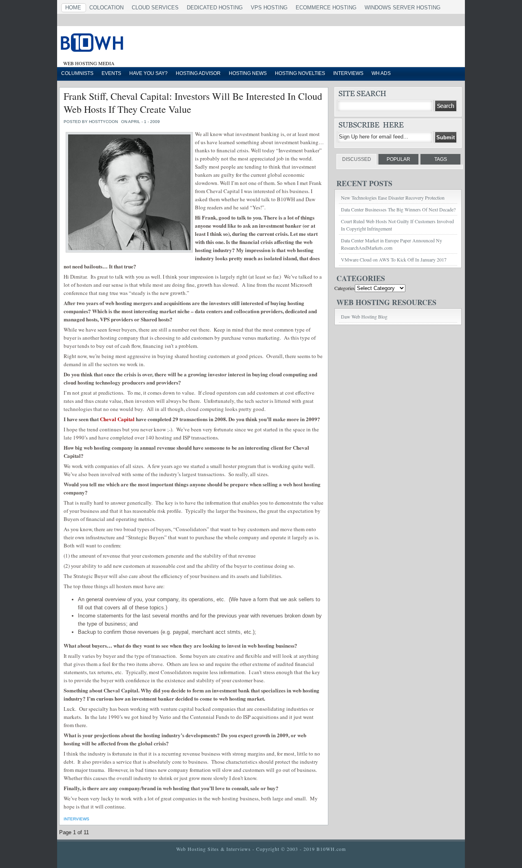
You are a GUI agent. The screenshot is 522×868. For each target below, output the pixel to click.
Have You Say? (148, 73)
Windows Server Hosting (402, 7)
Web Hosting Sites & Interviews (213, 849)
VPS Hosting (269, 7)
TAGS (440, 159)
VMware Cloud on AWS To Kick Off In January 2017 (394, 259)
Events (111, 73)
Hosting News (248, 73)
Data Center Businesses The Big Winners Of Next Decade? (398, 209)
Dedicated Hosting (215, 7)
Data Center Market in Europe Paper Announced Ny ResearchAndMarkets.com (391, 244)
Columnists (77, 73)
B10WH (161, 44)
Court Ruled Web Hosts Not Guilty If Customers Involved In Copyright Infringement (397, 225)
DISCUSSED (356, 159)
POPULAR (398, 159)
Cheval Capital (117, 419)
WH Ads (381, 73)
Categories (344, 288)
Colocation (106, 7)
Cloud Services (155, 7)
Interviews (348, 73)
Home (73, 7)
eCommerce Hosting (326, 7)
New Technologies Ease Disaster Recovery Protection (393, 197)
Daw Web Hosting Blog (364, 316)
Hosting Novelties (300, 73)
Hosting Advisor (198, 73)
